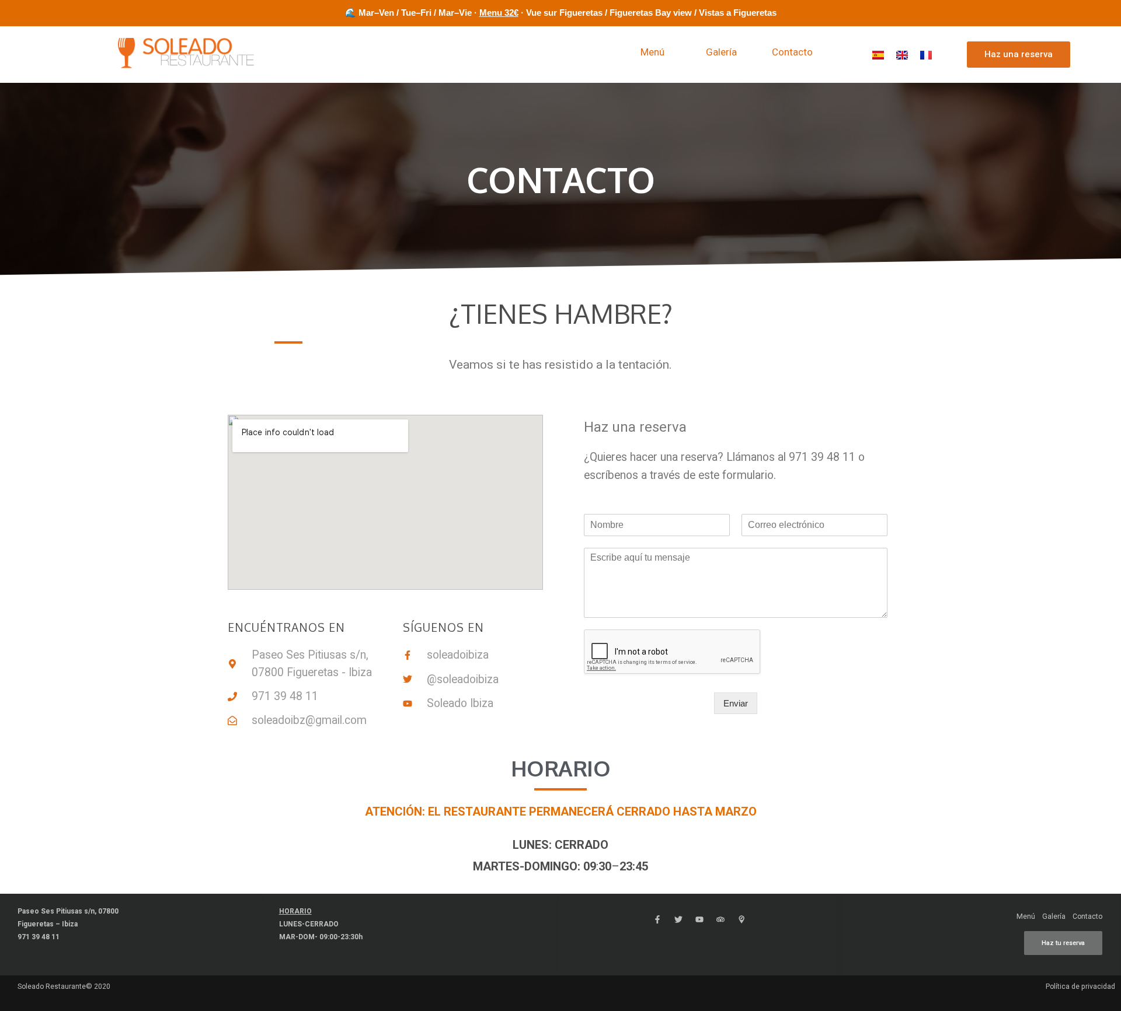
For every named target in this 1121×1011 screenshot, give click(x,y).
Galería (721, 52)
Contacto (792, 52)
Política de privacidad (1080, 986)
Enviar (735, 703)
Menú (652, 52)
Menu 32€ (498, 13)
